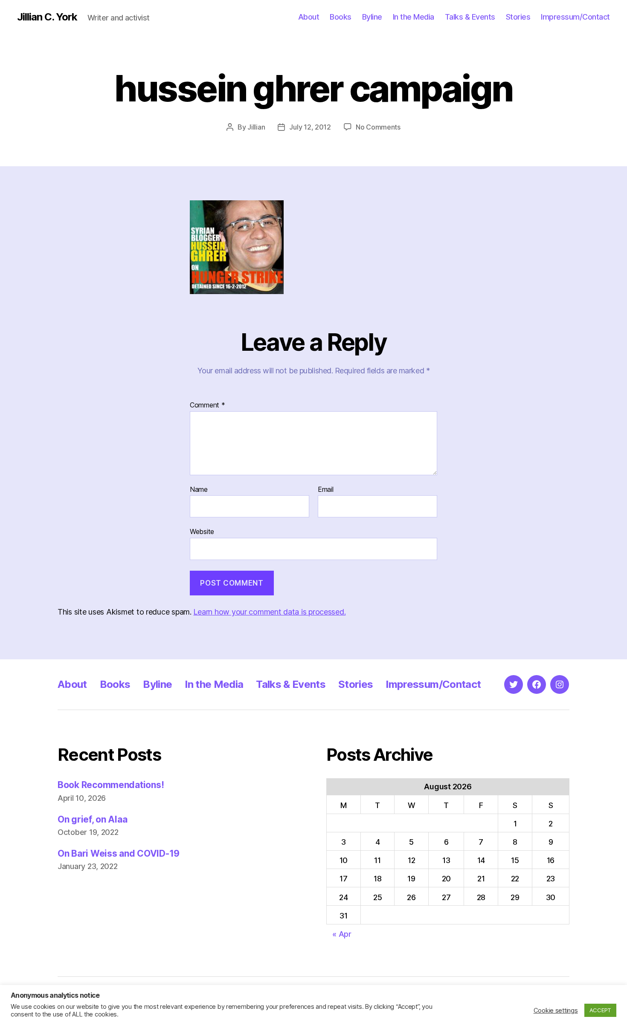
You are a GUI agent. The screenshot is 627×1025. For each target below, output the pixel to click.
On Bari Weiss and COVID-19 (119, 853)
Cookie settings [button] (556, 1010)
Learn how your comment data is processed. (269, 611)
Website (202, 531)
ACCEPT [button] (600, 1010)
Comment (207, 405)
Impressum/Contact (575, 16)
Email (326, 490)
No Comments (378, 127)
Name (199, 490)
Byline (372, 16)
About (308, 16)
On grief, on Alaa (92, 819)
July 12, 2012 (310, 127)
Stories (518, 16)
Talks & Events (470, 16)
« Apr (341, 934)
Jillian (256, 127)
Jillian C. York (47, 17)
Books (340, 16)
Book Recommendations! (111, 785)
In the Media (413, 16)
